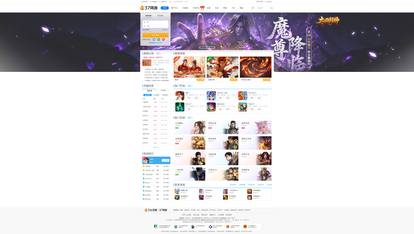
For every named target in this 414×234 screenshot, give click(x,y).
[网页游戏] (148, 8)
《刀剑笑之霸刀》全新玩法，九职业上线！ (156, 77)
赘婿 (176, 80)
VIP (233, 8)
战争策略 (242, 185)
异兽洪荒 (145, 125)
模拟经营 (252, 185)
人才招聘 (221, 215)
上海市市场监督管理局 (235, 226)
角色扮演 (233, 185)
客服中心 (213, 215)
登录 (257, 1)
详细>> (157, 65)
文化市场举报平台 (197, 218)
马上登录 (155, 35)
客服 (241, 8)
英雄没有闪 (148, 191)
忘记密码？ (165, 29)
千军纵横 (208, 196)
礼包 (217, 8)
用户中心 (174, 8)
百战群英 (184, 196)
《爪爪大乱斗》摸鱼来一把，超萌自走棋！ (156, 75)
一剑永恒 (232, 190)
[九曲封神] (222, 67)
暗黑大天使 (146, 134)
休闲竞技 (261, 185)
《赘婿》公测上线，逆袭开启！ (152, 57)
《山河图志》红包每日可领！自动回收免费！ (157, 80)
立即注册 (159, 43)
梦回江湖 (145, 115)
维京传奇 (145, 129)
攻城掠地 (145, 138)
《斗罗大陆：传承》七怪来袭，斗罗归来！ (156, 72)
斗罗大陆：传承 (149, 170)
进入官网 (201, 80)
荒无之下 (147, 182)
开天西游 (232, 196)
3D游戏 (269, 185)
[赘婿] (189, 67)
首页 (164, 8)
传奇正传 (145, 143)
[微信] (158, 39)
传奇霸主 (256, 196)
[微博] (163, 39)
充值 (208, 8)
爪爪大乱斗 (148, 178)
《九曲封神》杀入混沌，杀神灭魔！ (154, 69)
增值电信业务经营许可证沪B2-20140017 (212, 220)
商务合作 (204, 215)
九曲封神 (211, 80)
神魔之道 (184, 190)
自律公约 (163, 1)
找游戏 (185, 8)
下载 (188, 98)
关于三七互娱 (186, 215)
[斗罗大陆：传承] (207, 42)
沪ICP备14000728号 (194, 220)
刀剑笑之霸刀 (246, 80)
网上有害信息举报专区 (217, 226)
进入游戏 (234, 80)
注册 (261, 1)
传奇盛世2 (257, 190)
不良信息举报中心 (200, 226)
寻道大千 (251, 104)
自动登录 (146, 29)
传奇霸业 (145, 111)
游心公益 (196, 215)
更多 (158, 54)
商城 (225, 8)
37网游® (181, 218)
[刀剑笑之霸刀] (255, 67)
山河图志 (145, 120)
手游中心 (196, 8)
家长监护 (229, 215)
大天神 (207, 190)
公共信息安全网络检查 (182, 226)
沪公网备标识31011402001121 (252, 226)
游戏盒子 (155, 1)
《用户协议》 (223, 218)
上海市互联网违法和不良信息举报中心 (164, 226)
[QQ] (154, 39)
